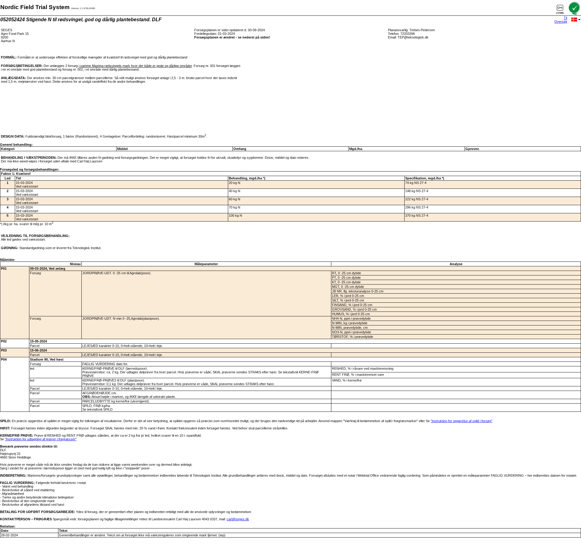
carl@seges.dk (238, 519)
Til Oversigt (560, 19)
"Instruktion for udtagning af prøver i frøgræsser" (41, 439)
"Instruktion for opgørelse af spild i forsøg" (461, 421)
